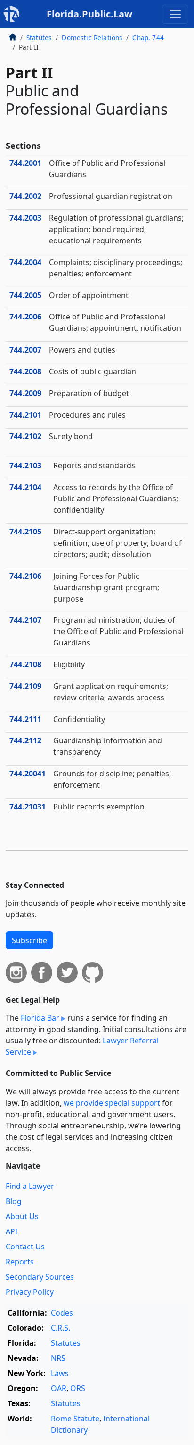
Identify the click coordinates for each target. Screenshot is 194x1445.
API (11, 1231)
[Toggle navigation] (175, 14)
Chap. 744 (147, 37)
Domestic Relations (92, 37)
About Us (22, 1216)
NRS (58, 1358)
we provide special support (112, 1103)
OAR (58, 1388)
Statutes (39, 37)
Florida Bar (40, 1018)
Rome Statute (75, 1418)
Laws (60, 1373)
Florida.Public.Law (89, 14)
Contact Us (25, 1246)
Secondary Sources (40, 1277)
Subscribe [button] (29, 940)
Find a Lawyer (30, 1186)
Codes (62, 1312)
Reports (20, 1261)
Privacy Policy (30, 1292)
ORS (77, 1388)
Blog (14, 1201)
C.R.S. (60, 1328)
